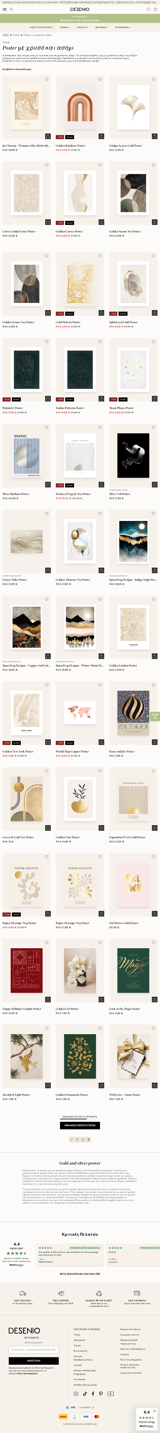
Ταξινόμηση (121, 27)
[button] (147, 1419)
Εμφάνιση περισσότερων (80, 1125)
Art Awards (79, 1379)
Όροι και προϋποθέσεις (132, 1349)
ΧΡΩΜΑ (63, 27)
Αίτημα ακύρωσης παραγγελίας (129, 1366)
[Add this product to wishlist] (47, 79)
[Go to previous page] (71, 1139)
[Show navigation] (4, 9)
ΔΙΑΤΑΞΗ (81, 27)
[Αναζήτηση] (11, 9)
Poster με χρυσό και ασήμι (37, 35)
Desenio (89, 1424)
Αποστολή (33, 1360)
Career (77, 1345)
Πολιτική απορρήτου (131, 1359)
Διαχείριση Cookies (131, 1373)
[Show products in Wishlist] (148, 9)
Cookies (124, 1354)
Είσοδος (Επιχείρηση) (85, 1385)
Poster (16, 35)
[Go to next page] (88, 1139)
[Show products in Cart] (155, 9)
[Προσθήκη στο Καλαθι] (48, 136)
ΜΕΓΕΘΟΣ (100, 27)
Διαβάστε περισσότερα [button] (16, 69)
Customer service (129, 1334)
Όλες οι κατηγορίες (40, 27)
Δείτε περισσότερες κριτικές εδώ (80, 1273)
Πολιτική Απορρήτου (28, 1373)
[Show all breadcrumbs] (5, 35)
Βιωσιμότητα (81, 1351)
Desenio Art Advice (130, 1329)
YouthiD (78, 1365)
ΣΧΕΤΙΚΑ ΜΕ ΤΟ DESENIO (87, 1329)
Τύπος (77, 1334)
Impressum (79, 1340)
